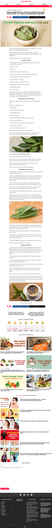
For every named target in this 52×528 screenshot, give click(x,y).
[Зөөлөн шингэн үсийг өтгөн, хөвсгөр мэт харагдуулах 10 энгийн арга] (10, 424)
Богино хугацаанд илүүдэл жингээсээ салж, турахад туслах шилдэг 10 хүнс (32, 520)
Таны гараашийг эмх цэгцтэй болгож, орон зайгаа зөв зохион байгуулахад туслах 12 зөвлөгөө (38, 352)
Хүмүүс (7, 513)
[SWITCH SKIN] (49, 6)
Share (2, 21)
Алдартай (18, 4)
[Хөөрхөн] (44, 10)
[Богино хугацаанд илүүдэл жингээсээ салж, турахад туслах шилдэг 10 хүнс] (13, 381)
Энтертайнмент (7, 514)
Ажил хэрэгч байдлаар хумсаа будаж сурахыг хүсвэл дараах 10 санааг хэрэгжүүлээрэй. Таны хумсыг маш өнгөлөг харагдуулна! (35, 443)
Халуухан (31, 4)
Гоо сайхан (19, 395)
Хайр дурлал (7, 511)
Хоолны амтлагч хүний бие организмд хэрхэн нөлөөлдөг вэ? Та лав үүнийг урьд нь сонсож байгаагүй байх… (12, 352)
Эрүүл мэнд (7, 350)
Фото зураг (7, 510)
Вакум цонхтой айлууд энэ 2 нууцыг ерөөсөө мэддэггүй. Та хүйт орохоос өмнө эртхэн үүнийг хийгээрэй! (46, 504)
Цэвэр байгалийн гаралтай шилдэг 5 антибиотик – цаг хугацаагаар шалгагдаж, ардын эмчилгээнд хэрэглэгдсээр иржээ (13, 371)
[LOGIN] (50, 6)
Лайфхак (33, 350)
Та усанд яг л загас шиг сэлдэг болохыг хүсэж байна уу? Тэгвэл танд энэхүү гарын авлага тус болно (46, 516)
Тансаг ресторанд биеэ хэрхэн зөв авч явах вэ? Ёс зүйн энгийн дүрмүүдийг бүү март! (38, 390)
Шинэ (6, 4)
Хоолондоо (7, 512)
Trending (44, 4)
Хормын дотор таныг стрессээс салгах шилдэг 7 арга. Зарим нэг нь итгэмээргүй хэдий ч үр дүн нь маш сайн (38, 371)
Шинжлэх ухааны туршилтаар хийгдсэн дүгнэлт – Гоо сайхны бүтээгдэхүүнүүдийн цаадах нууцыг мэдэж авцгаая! (33, 400)
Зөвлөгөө (33, 368)
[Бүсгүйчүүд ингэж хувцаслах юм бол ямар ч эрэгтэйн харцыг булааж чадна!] (10, 435)
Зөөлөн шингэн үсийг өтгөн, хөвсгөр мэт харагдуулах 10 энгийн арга (34, 421)
